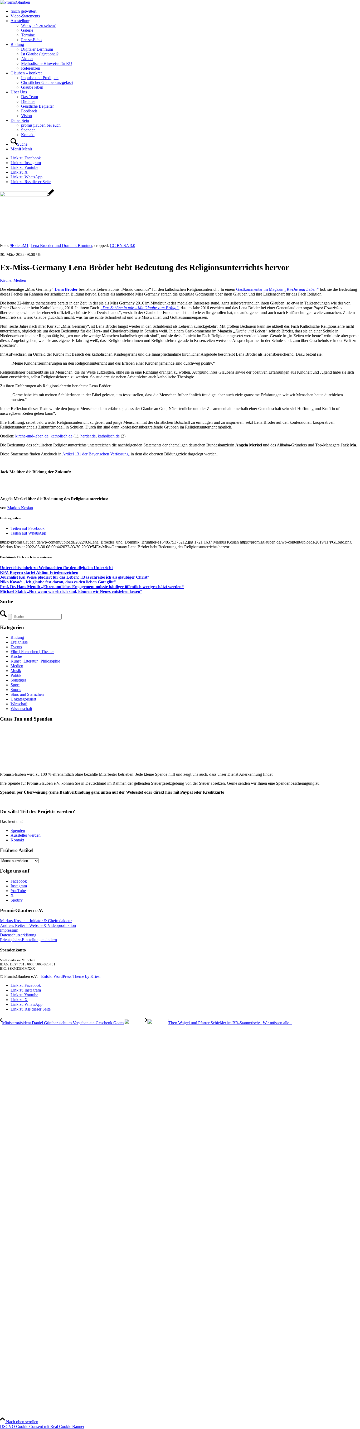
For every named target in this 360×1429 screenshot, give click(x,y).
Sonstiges (18, 680)
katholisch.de (61, 436)
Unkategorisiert (23, 699)
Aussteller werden (26, 835)
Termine (28, 35)
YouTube (18, 890)
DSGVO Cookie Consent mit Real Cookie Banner (42, 1426)
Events (16, 647)
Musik (16, 670)
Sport (15, 685)
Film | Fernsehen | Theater (32, 651)
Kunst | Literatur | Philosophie (35, 661)
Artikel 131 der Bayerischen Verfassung (95, 454)
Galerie (27, 30)
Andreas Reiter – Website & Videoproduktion (38, 925)
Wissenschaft (21, 708)
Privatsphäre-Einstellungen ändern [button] (28, 939)
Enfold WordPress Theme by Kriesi (70, 976)
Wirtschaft (19, 704)
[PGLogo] (15, 2)
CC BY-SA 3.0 (122, 245)
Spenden (18, 830)
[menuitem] (185, 11)
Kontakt (17, 840)
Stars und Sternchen (27, 694)
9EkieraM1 (19, 245)
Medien (19, 280)
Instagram (19, 886)
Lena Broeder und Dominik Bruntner (61, 245)
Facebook (19, 881)
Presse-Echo (31, 39)
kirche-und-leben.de (31, 436)
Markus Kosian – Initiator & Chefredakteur (36, 920)
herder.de (88, 436)
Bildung (17, 637)
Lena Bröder (66, 289)
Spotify (17, 900)
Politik (16, 675)
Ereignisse (19, 642)
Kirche (5, 280)
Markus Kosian (20, 508)
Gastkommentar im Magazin (277, 289)
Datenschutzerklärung (18, 935)
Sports (16, 689)
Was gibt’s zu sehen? (38, 25)
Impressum (9, 930)
